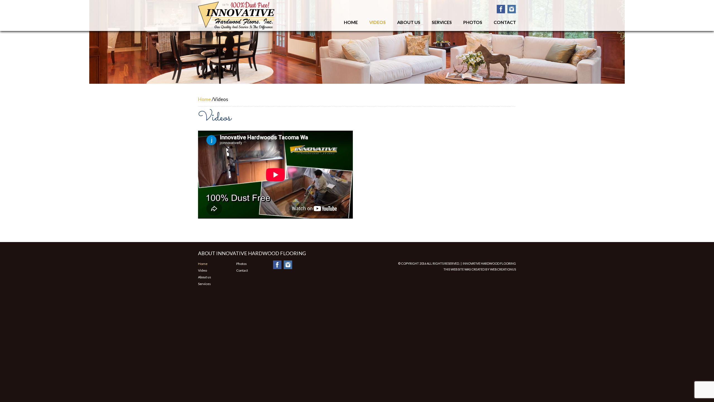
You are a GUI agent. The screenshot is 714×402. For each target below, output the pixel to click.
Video (202, 270)
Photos (472, 22)
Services (442, 22)
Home (351, 22)
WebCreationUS (503, 269)
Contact (505, 22)
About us (204, 277)
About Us (408, 22)
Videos (377, 22)
